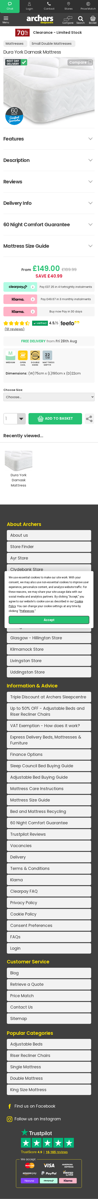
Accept (49, 620)
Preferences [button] (27, 611)
